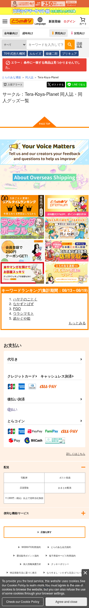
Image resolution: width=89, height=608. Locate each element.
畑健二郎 (52, 53)
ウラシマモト (23, 313)
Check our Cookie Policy (22, 601)
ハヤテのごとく (25, 298)
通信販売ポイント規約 (28, 555)
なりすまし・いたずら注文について (64, 572)
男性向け (60, 33)
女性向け (79, 33)
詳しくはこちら (75, 454)
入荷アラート (15, 84)
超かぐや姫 (21, 318)
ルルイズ (35, 53)
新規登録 (55, 21)
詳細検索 (79, 44)
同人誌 (29, 77)
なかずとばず (23, 303)
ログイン (69, 21)
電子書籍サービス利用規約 (62, 555)
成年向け (27, 33)
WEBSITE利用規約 (31, 547)
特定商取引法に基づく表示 (23, 572)
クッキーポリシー (60, 564)
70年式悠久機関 (14, 53)
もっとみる (77, 322)
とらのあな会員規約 (61, 547)
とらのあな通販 (11, 77)
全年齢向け (11, 33)
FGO (17, 308)
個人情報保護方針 (32, 564)
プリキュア (69, 53)
